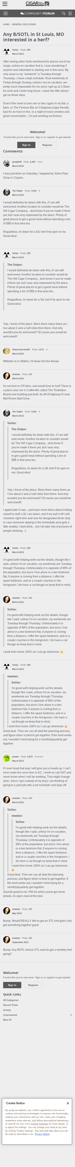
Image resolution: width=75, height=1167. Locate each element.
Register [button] (47, 145)
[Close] (68, 1103)
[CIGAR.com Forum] (37, 13)
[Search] (64, 13)
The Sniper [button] (17, 191)
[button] (6, 51)
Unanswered (37, 1014)
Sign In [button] (26, 145)
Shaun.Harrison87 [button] (21, 349)
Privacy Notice (42, 1134)
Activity (7, 1010)
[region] (37, 1121)
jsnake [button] (15, 756)
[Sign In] (70, 13)
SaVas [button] (15, 50)
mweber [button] (16, 374)
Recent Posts (10, 1005)
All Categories (10, 1000)
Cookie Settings (39, 1124)
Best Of (7, 1019)
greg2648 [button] (17, 162)
